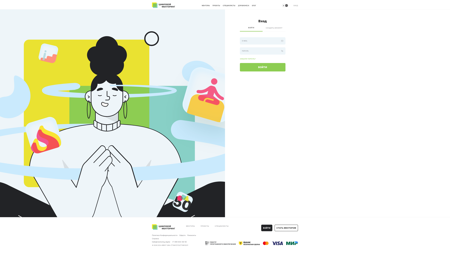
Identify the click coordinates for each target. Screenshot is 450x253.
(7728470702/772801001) (179, 245)
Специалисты (229, 5)
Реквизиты (191, 235)
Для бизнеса (243, 5)
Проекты (216, 5)
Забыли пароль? (248, 59)
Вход (296, 5)
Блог (254, 5)
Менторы (206, 5)
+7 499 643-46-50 (179, 242)
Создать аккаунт (274, 28)
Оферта (182, 235)
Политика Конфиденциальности (164, 235)
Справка (155, 239)
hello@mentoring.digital (161, 242)
